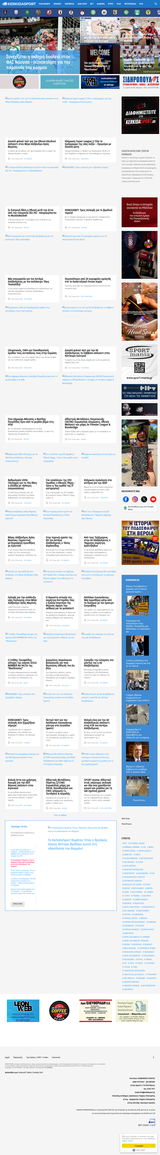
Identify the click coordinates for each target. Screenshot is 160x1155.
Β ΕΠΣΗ (147, 884)
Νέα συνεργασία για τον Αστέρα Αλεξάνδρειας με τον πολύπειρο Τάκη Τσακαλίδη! (28, 281)
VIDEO (137, 854)
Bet (92, 4)
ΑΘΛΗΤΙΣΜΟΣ (129, 873)
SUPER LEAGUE (129, 851)
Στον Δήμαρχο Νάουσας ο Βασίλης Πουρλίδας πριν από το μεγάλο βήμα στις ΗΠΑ (31, 421)
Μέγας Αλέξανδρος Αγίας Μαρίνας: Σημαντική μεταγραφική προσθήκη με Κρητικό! (21, 541)
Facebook (21, 1072)
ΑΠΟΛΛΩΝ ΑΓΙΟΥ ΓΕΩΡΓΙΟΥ (134, 877)
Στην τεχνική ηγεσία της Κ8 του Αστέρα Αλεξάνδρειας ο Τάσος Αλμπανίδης (59, 541)
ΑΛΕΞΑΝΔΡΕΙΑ (142, 873)
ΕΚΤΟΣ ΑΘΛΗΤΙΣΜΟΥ (86, 296)
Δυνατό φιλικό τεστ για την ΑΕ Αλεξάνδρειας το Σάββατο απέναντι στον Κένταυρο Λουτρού (87, 353)
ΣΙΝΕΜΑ (148, 959)
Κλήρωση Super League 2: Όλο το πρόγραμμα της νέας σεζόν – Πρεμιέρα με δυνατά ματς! (88, 144)
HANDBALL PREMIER (132, 847)
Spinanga (126, 818)
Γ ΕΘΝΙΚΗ (149, 892)
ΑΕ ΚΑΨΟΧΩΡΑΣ (146, 858)
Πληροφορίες (18, 1057)
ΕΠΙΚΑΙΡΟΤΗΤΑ (148, 907)
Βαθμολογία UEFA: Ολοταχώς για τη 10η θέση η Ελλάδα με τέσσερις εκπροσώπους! (22, 484)
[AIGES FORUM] (140, 212)
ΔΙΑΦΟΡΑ (83, 439)
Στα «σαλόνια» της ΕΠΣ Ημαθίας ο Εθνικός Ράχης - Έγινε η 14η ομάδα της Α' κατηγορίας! (60, 484)
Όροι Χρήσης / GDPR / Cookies (37, 1057)
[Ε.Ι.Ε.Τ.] (140, 391)
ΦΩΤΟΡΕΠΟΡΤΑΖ (149, 985)
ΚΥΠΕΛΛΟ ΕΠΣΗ (148, 929)
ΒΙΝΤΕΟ (149, 888)
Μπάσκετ (57, 4)
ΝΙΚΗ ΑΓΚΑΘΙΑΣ (130, 948)
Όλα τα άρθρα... (61, 815)
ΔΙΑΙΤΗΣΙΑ (147, 896)
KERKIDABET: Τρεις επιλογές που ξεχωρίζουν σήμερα (21, 722)
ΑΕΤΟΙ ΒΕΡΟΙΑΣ (130, 866)
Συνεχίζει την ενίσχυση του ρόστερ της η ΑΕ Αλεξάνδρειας (99, 662)
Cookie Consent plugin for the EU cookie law (138, 1150)
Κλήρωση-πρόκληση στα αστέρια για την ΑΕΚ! (98, 481)
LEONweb (49, 1067)
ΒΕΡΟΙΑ (26, 683)
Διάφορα (100, 4)
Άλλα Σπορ (82, 4)
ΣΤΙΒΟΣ (140, 963)
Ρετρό (110, 4)
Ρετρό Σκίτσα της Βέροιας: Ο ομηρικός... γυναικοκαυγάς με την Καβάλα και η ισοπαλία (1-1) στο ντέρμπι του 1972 (22, 853)
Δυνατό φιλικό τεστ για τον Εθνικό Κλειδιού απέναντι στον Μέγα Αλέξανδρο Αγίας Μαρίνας (32, 144)
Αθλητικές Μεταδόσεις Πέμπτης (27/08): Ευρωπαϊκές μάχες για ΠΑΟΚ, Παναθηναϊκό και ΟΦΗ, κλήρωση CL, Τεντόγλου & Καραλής (59, 786)
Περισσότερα (17, 904)
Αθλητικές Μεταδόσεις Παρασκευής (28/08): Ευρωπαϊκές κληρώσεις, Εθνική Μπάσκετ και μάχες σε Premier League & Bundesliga (87, 423)
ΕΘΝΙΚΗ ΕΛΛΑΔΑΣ (141, 899)
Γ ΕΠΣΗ (127, 896)
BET (125, 843)
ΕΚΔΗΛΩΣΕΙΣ (139, 903)
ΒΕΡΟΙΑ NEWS (138, 888)
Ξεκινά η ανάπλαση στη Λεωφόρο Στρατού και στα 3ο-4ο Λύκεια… (138, 663)
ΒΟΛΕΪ (126, 892)
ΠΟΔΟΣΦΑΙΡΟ (85, 159)
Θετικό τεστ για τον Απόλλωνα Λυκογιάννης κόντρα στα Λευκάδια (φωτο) (59, 724)
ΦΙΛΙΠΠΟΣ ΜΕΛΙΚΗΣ (132, 985)
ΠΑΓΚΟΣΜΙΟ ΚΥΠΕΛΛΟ (132, 952)
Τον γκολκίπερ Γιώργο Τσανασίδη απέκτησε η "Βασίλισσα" (97, 66)
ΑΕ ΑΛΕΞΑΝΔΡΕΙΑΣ (131, 858)
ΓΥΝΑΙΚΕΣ (136, 896)
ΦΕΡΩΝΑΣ (141, 978)
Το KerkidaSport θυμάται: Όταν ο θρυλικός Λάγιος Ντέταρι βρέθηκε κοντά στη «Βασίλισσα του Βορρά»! (23, 863)
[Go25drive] (140, 453)
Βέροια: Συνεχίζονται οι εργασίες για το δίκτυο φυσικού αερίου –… (136, 589)
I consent (138, 1145)
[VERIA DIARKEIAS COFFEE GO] (140, 255)
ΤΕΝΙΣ (134, 967)
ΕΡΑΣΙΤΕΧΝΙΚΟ (143, 911)
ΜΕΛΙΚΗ (127, 944)
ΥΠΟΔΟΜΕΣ (151, 974)
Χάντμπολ (69, 4)
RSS (41, 1072)
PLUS (119, 4)
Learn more (127, 1140)
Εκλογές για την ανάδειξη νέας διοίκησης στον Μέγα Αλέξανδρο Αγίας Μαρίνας (22, 600)
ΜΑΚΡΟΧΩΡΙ (129, 933)
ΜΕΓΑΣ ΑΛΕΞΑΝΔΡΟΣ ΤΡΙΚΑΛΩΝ (136, 941)
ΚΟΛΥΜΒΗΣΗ (129, 926)
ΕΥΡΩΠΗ (127, 914)
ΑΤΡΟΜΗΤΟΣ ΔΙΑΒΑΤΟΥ (133, 881)
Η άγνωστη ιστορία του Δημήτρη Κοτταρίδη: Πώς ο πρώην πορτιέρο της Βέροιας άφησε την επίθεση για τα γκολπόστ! (60, 603)
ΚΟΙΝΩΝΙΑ (152, 922)
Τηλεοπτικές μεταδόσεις (134, 974)
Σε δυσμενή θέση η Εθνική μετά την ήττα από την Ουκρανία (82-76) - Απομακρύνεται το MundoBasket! (32, 212)
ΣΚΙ (125, 963)
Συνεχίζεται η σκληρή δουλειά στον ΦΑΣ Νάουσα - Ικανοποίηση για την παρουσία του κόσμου (38, 62)
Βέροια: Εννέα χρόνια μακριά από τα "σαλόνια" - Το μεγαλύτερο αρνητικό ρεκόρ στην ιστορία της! (22, 891)
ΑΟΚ (153, 873)
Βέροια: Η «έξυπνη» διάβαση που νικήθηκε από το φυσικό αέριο (136, 769)
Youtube (36, 1072)
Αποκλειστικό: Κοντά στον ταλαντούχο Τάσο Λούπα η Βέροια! (138, 38)
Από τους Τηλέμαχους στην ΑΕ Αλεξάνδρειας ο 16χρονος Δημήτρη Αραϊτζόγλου (97, 541)
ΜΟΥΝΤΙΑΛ (137, 944)
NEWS (151, 847)
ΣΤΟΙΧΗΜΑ (84, 227)
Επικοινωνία (56, 1057)
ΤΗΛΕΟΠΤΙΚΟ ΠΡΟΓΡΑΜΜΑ (134, 970)
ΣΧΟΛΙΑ (127, 967)
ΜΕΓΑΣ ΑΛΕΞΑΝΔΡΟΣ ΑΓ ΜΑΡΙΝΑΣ (137, 937)
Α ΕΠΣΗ (140, 862)
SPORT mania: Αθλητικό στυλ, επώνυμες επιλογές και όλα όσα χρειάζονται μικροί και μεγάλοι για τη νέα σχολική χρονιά (98, 785)
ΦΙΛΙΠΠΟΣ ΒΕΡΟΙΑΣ (131, 982)
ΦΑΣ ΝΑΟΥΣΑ (129, 978)
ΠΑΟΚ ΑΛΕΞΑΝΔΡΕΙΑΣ (132, 955)
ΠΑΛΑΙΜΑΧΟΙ (149, 952)
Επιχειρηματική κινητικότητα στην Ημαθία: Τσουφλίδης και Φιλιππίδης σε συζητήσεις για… (138, 626)
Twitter (29, 1072)
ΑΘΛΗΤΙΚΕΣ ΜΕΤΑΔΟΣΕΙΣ (133, 869)
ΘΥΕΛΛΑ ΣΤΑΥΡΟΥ (131, 918)
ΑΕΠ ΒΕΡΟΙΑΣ (129, 862)
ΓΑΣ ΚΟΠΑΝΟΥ (137, 892)
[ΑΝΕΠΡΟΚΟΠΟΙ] (140, 409)
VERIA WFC (128, 854)
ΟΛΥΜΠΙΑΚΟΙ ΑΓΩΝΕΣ (147, 948)
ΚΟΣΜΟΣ (140, 926)
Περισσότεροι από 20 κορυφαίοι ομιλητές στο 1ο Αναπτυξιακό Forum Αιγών (88, 280)
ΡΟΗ (141, 4)
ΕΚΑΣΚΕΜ (127, 903)
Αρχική (7, 1057)
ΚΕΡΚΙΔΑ (143, 918)
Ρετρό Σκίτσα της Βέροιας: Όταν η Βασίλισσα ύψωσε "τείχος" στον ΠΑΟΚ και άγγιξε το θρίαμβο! (23, 872)
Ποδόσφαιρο (44, 4)
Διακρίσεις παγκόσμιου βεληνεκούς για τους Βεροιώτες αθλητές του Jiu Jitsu (60, 664)
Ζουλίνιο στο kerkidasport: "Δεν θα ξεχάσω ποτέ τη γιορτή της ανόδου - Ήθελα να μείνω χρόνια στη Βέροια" (23, 882)
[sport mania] (140, 362)
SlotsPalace (127, 824)
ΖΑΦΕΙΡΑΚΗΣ (138, 914)
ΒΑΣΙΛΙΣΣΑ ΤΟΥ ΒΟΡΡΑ (133, 884)
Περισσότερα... (139, 800)
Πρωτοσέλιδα (130, 4)
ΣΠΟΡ (131, 963)
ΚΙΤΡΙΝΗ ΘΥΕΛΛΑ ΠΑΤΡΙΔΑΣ (134, 922)
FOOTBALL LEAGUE (137, 843)
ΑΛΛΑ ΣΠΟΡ (65, 685)
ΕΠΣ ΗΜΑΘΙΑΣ (28, 159)
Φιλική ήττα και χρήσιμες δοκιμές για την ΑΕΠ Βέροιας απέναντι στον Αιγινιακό (22, 784)
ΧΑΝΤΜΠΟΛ (128, 989)
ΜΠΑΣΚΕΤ (26, 227)
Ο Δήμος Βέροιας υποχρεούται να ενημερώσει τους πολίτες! (138, 698)
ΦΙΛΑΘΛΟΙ (152, 978)
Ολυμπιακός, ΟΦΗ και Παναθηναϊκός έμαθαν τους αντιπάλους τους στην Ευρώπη (32, 352)
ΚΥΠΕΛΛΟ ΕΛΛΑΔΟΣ (131, 929)
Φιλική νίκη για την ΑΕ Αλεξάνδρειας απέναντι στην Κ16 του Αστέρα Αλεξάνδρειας (97, 724)
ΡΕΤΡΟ (139, 959)
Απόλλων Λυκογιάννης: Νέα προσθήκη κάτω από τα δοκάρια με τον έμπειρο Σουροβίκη (99, 601)
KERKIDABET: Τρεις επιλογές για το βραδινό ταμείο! (88, 211)
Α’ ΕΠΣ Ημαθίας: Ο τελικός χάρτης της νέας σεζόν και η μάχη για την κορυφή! (99, 38)
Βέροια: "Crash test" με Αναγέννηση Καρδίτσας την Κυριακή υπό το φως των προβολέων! (139, 64)
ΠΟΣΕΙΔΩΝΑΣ (129, 959)
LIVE (144, 847)
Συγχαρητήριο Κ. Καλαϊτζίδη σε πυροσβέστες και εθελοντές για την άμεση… (138, 733)
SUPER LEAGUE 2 (144, 851)
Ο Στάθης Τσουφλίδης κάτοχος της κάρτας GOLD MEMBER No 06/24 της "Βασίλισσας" (22, 664)
